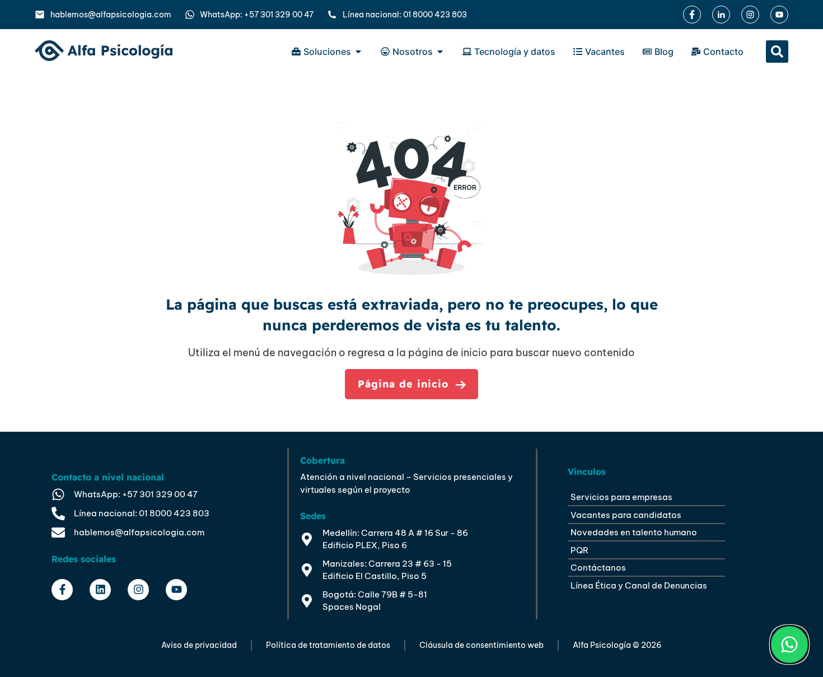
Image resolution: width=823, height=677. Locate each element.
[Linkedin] (100, 589)
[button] (777, 51)
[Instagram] (138, 589)
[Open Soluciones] (358, 51)
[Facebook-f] (62, 589)
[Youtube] (176, 589)
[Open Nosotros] (440, 51)
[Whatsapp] (789, 644)
